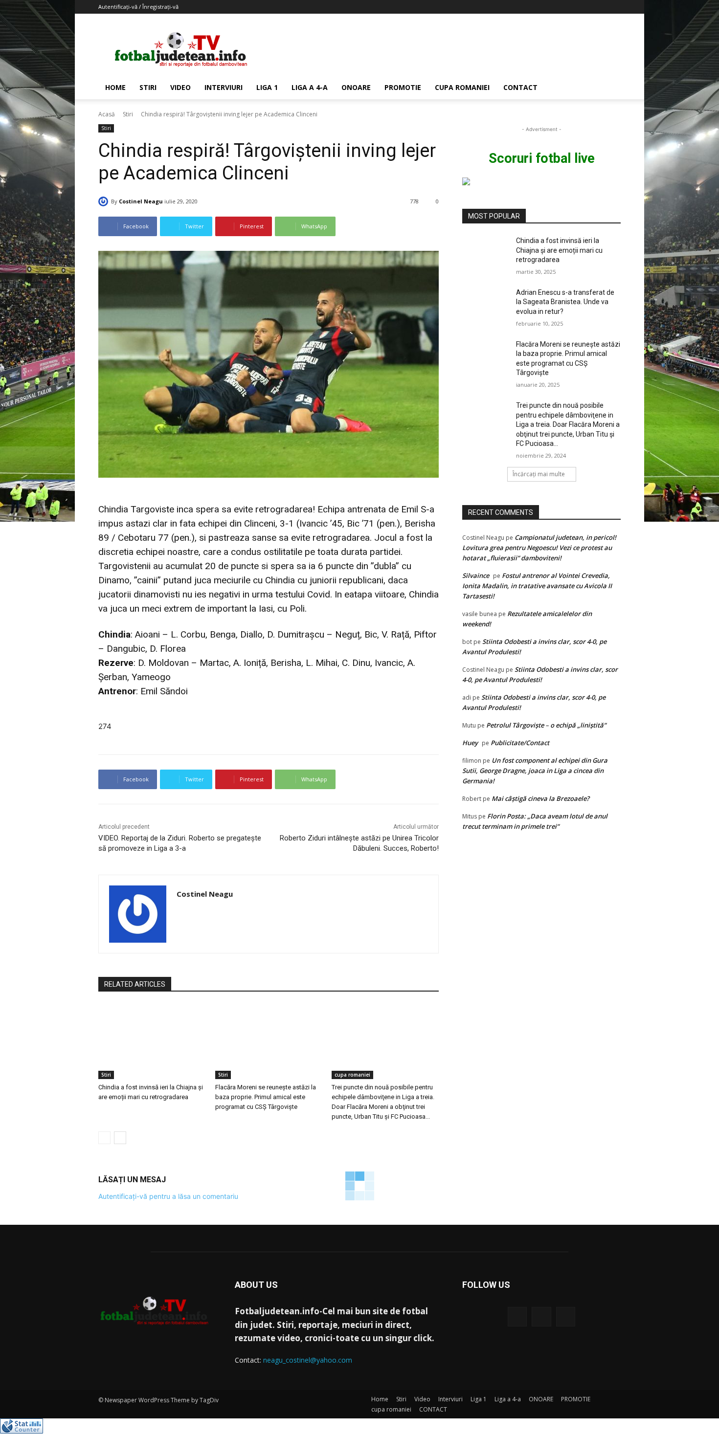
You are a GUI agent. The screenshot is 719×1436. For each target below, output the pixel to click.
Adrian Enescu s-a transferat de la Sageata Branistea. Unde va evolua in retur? (565, 301)
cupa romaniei (462, 87)
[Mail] (541, 1316)
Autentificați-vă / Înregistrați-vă (138, 6)
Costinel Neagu (141, 201)
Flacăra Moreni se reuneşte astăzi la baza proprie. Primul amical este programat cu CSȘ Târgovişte (265, 1096)
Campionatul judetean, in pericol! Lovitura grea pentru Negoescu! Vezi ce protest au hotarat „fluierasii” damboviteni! (539, 547)
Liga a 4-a (310, 87)
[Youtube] (565, 1316)
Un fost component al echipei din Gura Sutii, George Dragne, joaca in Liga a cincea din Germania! (534, 770)
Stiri (148, 87)
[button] (609, 88)
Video (180, 87)
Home (115, 87)
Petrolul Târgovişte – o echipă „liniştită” (546, 725)
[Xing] (180, 911)
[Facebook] (517, 1316)
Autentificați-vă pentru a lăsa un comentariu (168, 1196)
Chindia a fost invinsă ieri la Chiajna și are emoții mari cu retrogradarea (559, 250)
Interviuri (223, 87)
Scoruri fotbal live (542, 158)
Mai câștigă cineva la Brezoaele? (540, 798)
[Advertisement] (443, 49)
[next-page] (120, 1137)
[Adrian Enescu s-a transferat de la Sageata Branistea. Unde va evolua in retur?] (486, 304)
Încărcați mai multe (539, 474)
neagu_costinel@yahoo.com (307, 1360)
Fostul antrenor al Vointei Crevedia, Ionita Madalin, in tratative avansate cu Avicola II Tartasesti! (537, 585)
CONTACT (520, 87)
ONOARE (356, 87)
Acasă (106, 114)
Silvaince (475, 575)
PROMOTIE (402, 87)
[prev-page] (104, 1137)
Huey (470, 742)
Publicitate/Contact (520, 742)
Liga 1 (267, 87)
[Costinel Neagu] (104, 201)
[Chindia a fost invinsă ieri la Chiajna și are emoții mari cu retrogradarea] (151, 1041)
